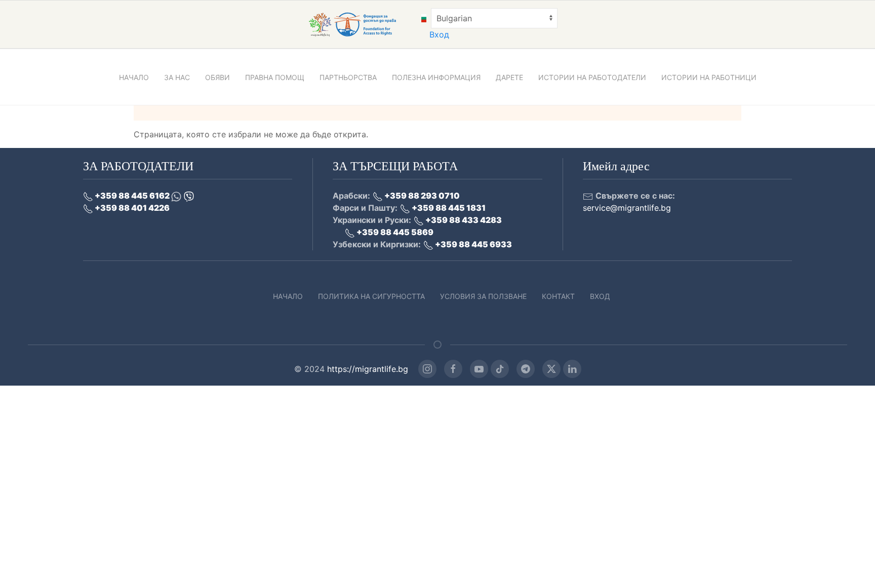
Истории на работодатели (592, 77)
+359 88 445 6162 (132, 196)
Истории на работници (709, 77)
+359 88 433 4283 (463, 220)
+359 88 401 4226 (131, 208)
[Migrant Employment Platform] (363, 24)
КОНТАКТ (558, 296)
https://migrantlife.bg (367, 369)
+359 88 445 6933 (472, 244)
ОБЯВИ (217, 77)
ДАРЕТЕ (509, 77)
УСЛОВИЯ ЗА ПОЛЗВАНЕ (483, 296)
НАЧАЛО (134, 77)
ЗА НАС (177, 77)
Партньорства (348, 77)
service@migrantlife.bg (627, 208)
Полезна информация (436, 77)
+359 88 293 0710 (421, 196)
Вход (439, 34)
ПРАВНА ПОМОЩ (274, 77)
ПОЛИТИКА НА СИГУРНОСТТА (371, 296)
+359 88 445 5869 (394, 232)
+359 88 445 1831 (448, 208)
